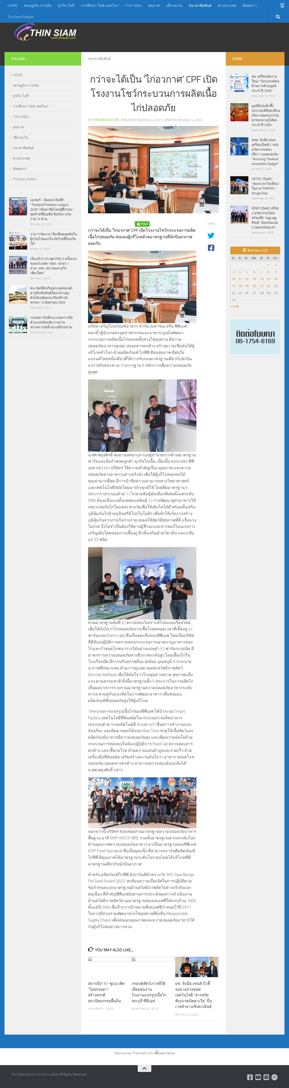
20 (254, 286)
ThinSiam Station (21, 17)
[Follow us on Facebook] (250, 1077)
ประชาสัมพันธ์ (200, 5)
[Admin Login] (274, 1077)
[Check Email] (266, 1077)
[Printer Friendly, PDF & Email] (142, 224)
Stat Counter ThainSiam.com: (134, 1053)
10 (233, 279)
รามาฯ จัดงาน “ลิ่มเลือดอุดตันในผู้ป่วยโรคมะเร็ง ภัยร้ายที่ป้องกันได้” (53, 239)
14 (262, 279)
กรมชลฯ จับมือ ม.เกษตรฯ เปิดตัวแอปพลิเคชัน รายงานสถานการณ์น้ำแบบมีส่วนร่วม (51, 322)
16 (275, 279)
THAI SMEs (133, 5)
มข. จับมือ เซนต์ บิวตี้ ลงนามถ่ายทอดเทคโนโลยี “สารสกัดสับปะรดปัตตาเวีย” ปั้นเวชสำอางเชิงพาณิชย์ (193, 995)
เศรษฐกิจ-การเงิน (37, 5)
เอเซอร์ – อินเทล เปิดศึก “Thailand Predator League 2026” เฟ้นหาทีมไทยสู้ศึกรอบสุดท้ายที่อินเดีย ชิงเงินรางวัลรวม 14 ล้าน (51, 209)
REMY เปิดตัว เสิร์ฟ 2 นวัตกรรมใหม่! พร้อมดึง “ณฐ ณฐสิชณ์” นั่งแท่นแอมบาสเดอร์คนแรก (265, 217)
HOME (13, 5)
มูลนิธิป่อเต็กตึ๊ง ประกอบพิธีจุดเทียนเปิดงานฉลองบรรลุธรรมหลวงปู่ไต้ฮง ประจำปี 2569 (266, 115)
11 (240, 279)
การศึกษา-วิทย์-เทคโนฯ (100, 5)
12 (246, 279)
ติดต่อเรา (249, 5)
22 (268, 286)
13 (254, 279)
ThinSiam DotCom (106, 120)
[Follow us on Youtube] (258, 1077)
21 (262, 286)
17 (233, 286)
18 (240, 286)
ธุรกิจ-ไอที (66, 5)
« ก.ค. (234, 306)
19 (246, 286)
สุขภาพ (154, 5)
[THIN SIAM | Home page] (45, 31)
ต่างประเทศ (227, 5)
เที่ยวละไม (174, 5)
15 (268, 279)
